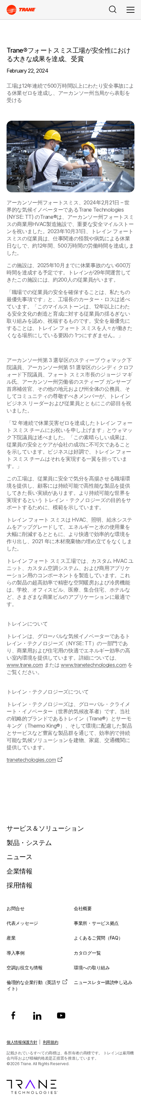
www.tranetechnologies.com (93, 665)
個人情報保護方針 (22, 1042)
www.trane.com (25, 665)
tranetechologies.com (31, 759)
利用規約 (50, 1042)
